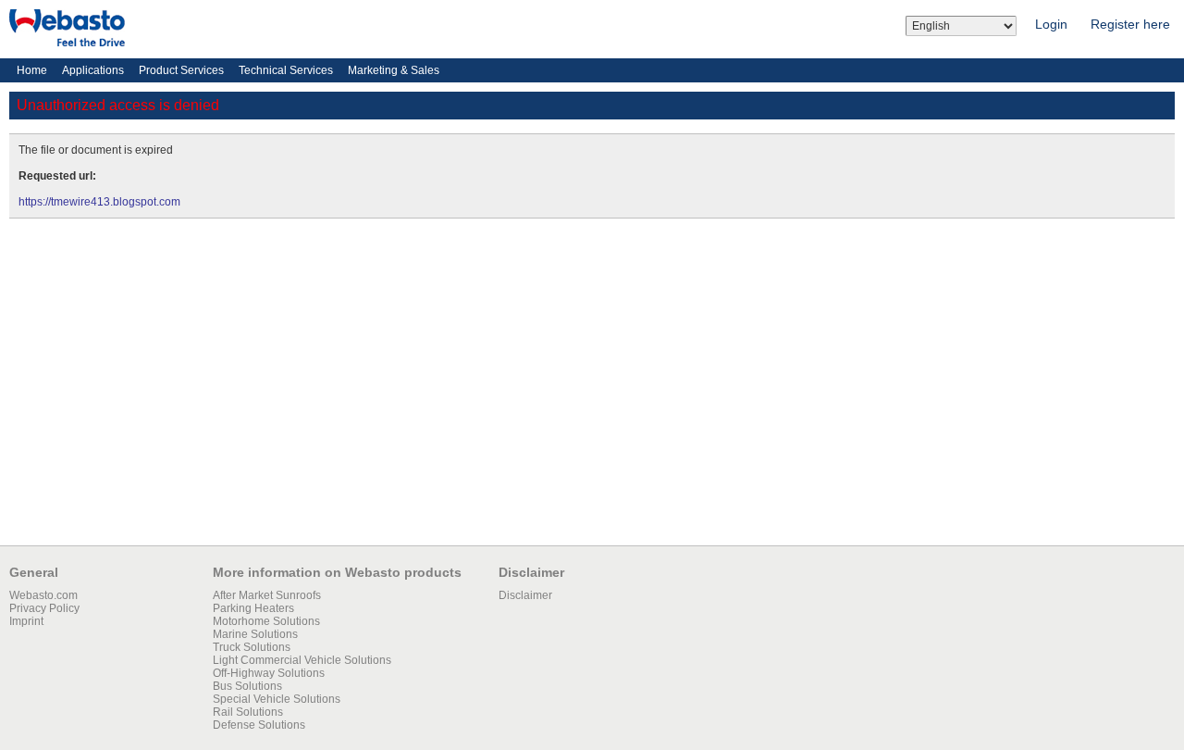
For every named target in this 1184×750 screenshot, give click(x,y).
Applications (93, 70)
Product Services (181, 70)
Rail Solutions (248, 712)
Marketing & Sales (393, 70)
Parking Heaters (253, 608)
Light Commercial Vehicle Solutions (302, 660)
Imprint (26, 621)
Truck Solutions (251, 647)
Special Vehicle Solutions (276, 699)
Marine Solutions (255, 634)
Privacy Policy (44, 608)
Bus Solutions (247, 686)
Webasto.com (43, 595)
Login (1051, 24)
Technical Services (286, 70)
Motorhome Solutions (266, 621)
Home (32, 70)
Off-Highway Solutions (269, 673)
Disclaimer (525, 595)
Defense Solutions (259, 725)
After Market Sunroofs (267, 595)
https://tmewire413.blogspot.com (99, 201)
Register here (1130, 24)
